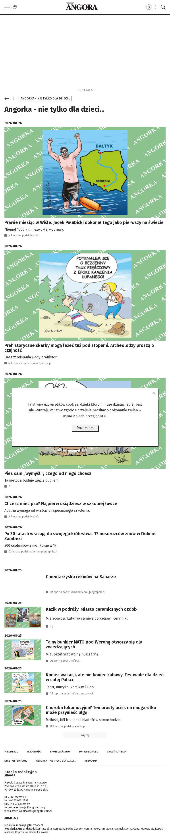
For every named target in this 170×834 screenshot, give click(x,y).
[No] (153, 393)
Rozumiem (85, 428)
